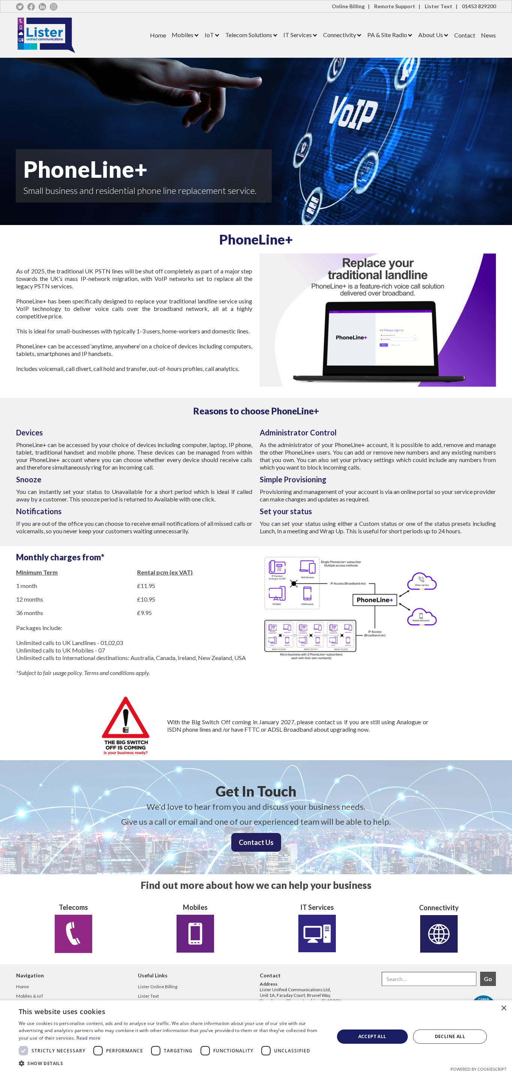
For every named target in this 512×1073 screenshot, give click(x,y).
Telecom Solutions (248, 34)
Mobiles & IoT (29, 996)
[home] (80, 35)
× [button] (503, 1008)
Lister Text (148, 996)
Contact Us (256, 842)
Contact (464, 35)
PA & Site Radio (387, 34)
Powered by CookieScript (478, 1069)
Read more (88, 1038)
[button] (182, 35)
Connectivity (339, 34)
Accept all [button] (372, 1036)
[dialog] (256, 1036)
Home (158, 35)
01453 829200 (479, 6)
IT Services (297, 34)
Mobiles (182, 34)
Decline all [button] (450, 1036)
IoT (209, 34)
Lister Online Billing (157, 986)
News (488, 35)
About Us (430, 34)
